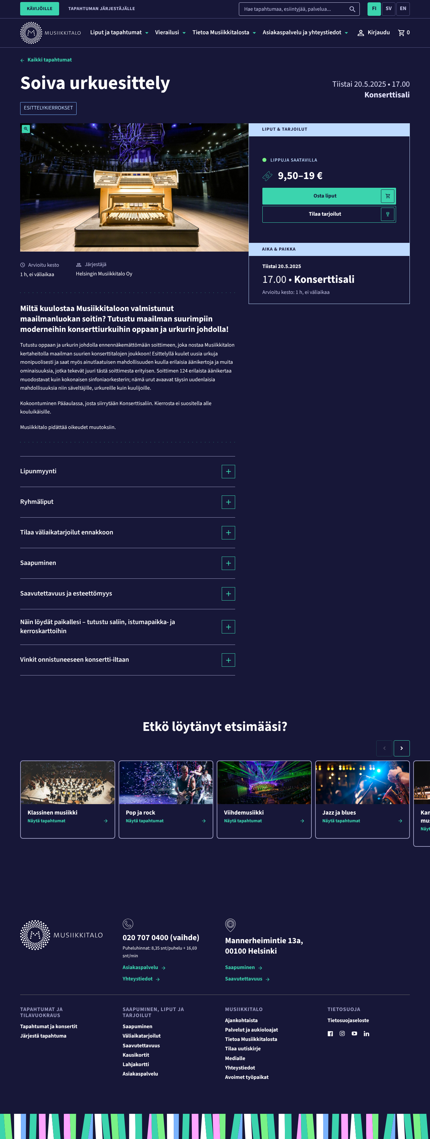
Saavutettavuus (243, 979)
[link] (404, 33)
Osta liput (325, 196)
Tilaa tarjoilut (325, 214)
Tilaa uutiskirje (243, 1049)
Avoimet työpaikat (247, 1077)
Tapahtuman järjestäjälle (101, 8)
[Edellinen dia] (384, 748)
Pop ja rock (141, 813)
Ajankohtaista (241, 1020)
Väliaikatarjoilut (142, 1036)
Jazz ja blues (339, 813)
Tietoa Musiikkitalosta (251, 1039)
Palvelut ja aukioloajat (251, 1030)
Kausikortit (136, 1055)
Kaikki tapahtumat (50, 60)
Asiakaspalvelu (140, 968)
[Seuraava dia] (402, 748)
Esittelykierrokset (48, 108)
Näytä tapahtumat (47, 821)
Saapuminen (240, 968)
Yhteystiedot (138, 979)
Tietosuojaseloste (348, 1020)
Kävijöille (39, 8)
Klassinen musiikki (52, 813)
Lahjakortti (136, 1064)
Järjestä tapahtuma (43, 1036)
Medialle (235, 1058)
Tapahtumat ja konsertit (48, 1027)
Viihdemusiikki (244, 813)
